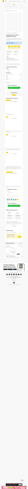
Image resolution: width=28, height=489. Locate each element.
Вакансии (14, 277)
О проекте (11, 276)
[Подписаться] (19, 245)
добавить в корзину (15, 87)
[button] (6, 214)
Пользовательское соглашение (9, 277)
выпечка (10, 221)
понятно (20, 484)
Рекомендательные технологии (18, 277)
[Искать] (20, 1)
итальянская (8, 57)
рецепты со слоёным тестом (15, 221)
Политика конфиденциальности (15, 276)
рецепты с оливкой (8, 224)
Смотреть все (20, 243)
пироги (7, 221)
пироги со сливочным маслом (15, 224)
